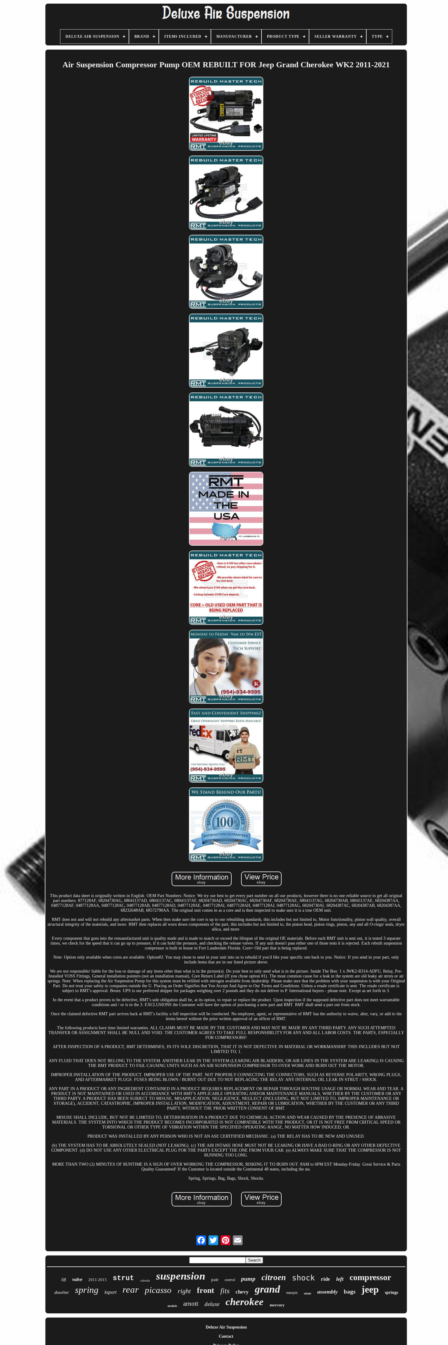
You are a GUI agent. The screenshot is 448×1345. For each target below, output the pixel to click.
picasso (158, 1290)
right (184, 1291)
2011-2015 (97, 1279)
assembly (327, 1292)
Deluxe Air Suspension (226, 1327)
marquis (292, 1292)
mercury (277, 1305)
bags (349, 1291)
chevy (242, 1292)
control (230, 1280)
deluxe (211, 1304)
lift (63, 1279)
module (172, 1306)
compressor (370, 1277)
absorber (61, 1292)
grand (267, 1289)
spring (86, 1290)
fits (224, 1291)
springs (391, 1292)
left (339, 1279)
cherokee (245, 1301)
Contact (226, 1336)
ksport (110, 1292)
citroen (273, 1277)
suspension (180, 1276)
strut (123, 1278)
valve (77, 1279)
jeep (370, 1289)
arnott (190, 1303)
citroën (145, 1280)
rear (131, 1289)
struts (307, 1293)
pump (248, 1278)
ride (325, 1279)
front (205, 1290)
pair (215, 1279)
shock (303, 1277)
